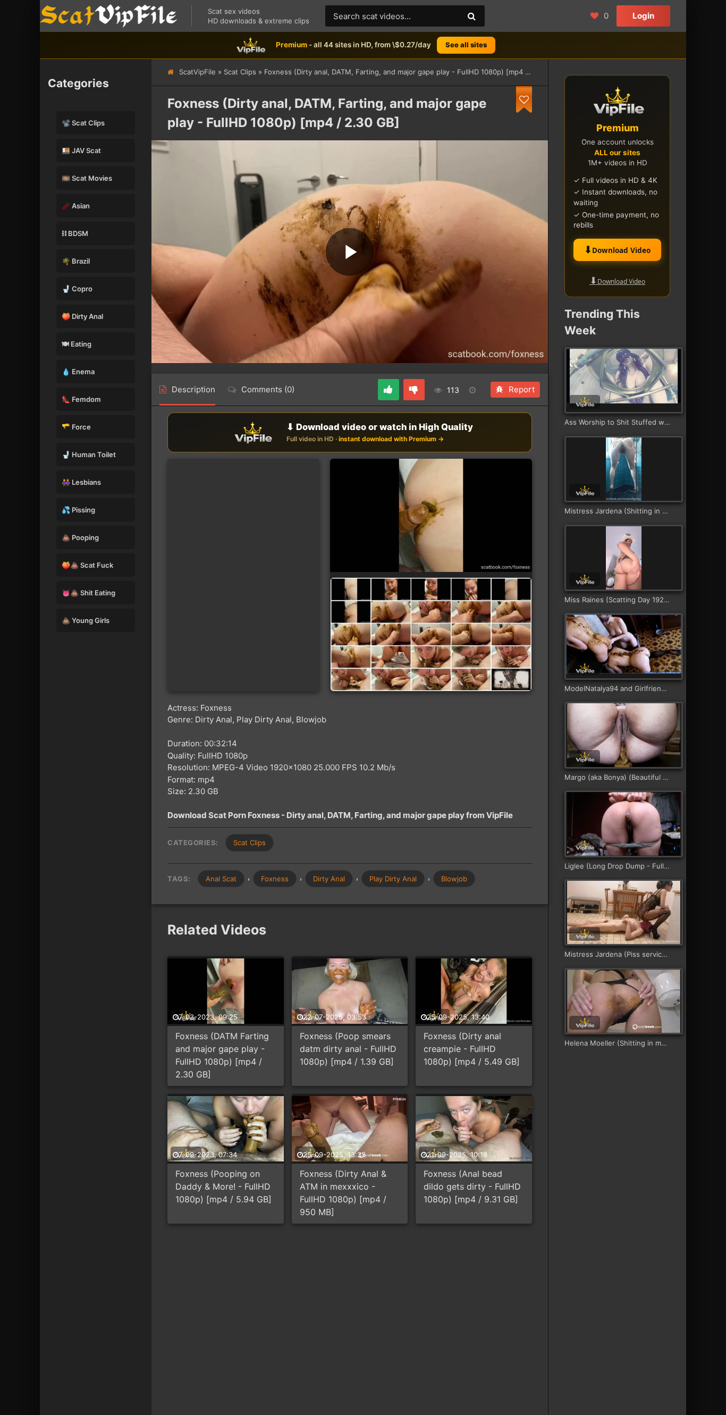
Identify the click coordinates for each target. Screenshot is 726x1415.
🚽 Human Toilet (89, 454)
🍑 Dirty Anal (82, 316)
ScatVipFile (197, 72)
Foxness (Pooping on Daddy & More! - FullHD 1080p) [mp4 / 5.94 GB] (223, 1186)
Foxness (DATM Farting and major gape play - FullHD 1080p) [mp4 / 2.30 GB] (222, 1055)
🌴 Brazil (76, 261)
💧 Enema (78, 371)
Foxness (275, 878)
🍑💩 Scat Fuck (87, 565)
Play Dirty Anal (393, 878)
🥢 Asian (76, 205)
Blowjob (454, 878)
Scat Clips (240, 72)
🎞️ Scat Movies (87, 178)
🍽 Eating (76, 344)
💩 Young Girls (85, 620)
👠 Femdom (81, 399)
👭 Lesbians (81, 482)
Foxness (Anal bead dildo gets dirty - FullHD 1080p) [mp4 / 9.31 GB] (472, 1186)
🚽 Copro (77, 288)
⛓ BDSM (75, 233)
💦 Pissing (78, 510)
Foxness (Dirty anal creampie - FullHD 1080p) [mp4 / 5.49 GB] (472, 1049)
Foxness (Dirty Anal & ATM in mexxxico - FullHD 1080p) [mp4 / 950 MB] (343, 1192)
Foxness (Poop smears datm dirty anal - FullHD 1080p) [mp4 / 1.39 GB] (348, 1049)
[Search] (471, 16)
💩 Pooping (80, 537)
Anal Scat (221, 878)
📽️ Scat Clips (83, 123)
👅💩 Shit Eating (88, 592)
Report (522, 389)
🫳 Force (76, 427)
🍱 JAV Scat (81, 150)
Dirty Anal (329, 878)
